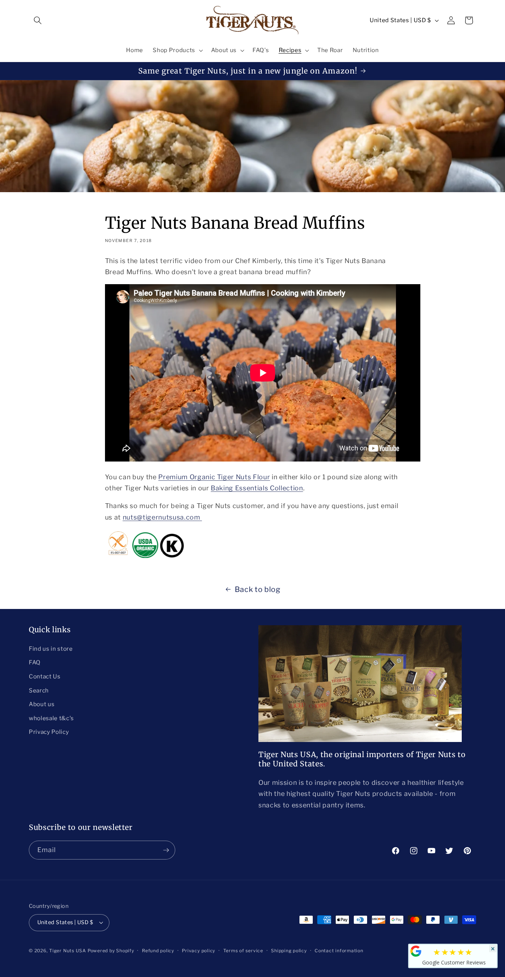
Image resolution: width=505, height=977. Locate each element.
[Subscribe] (166, 850)
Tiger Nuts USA (67, 950)
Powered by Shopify (111, 950)
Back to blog (258, 589)
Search (39, 690)
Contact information (339, 950)
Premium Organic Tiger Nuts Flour (214, 477)
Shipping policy (289, 950)
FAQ (35, 662)
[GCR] (416, 951)
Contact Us (45, 676)
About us (41, 704)
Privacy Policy (49, 731)
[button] (38, 20)
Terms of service (243, 950)
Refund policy (158, 950)
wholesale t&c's (51, 718)
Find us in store (51, 648)
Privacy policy (198, 950)
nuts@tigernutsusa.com (162, 517)
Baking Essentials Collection (257, 488)
